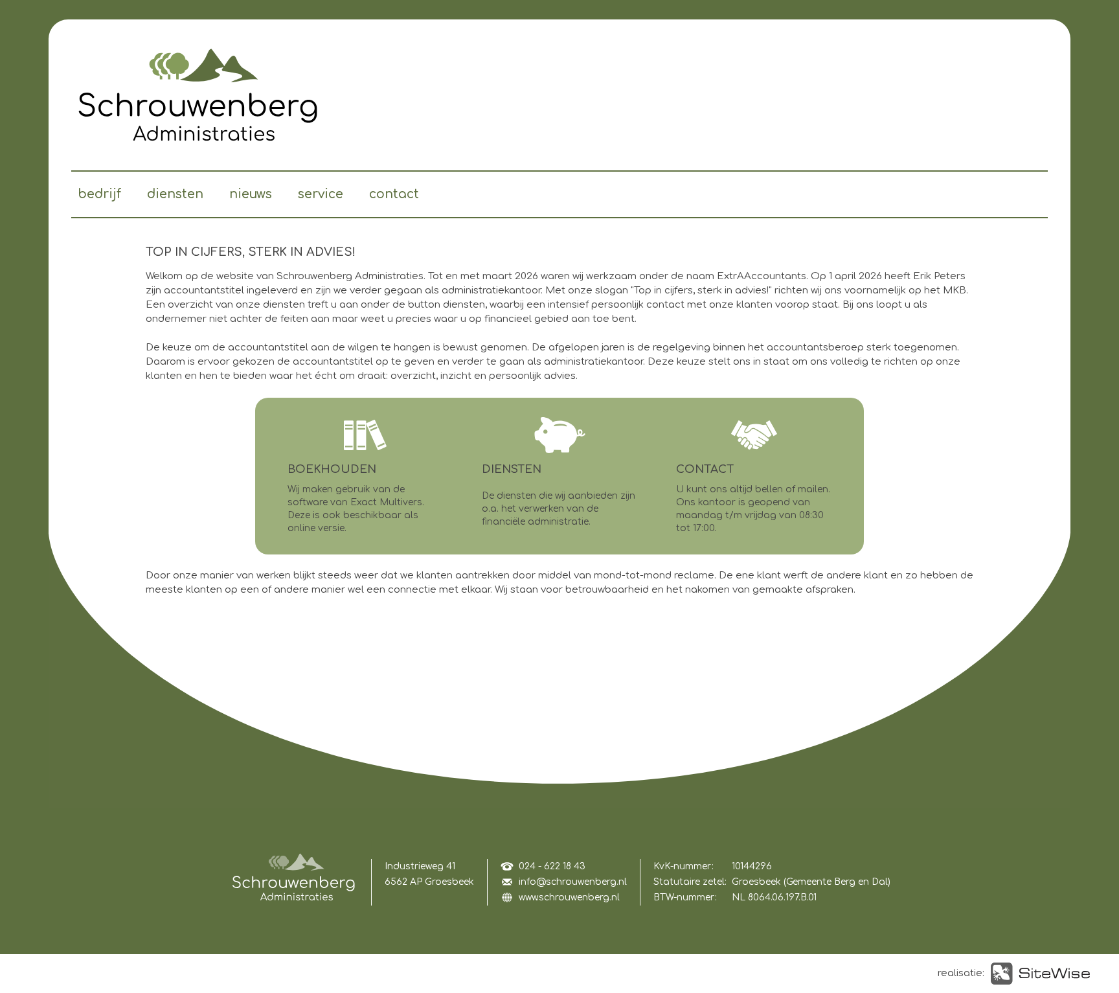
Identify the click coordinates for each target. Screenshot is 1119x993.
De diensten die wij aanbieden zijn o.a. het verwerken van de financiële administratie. (558, 509)
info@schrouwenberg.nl (573, 882)
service (320, 194)
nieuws (250, 194)
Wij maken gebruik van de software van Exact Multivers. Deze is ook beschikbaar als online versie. (356, 509)
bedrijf (99, 194)
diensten (175, 194)
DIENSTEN (511, 469)
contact (394, 194)
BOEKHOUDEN (332, 469)
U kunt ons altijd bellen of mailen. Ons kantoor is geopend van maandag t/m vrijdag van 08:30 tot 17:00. (753, 509)
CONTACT (705, 469)
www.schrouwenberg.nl (569, 897)
